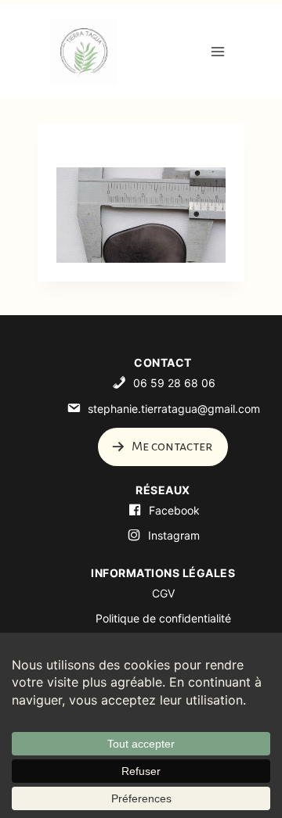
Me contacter (170, 446)
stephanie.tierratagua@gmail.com (174, 408)
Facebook (174, 510)
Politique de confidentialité (163, 618)
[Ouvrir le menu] (217, 51)
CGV (163, 593)
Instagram (174, 535)
